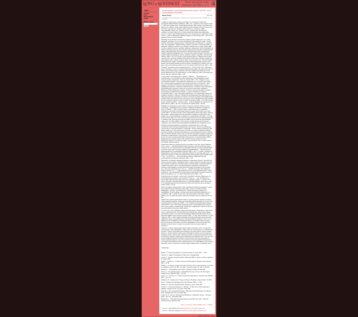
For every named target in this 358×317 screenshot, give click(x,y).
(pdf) (211, 17)
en (211, 9)
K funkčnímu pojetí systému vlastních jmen (193, 310)
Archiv (145, 15)
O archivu (146, 13)
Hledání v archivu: (149, 22)
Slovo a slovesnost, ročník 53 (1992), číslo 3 (193, 304)
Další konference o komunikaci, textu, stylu (192, 308)
